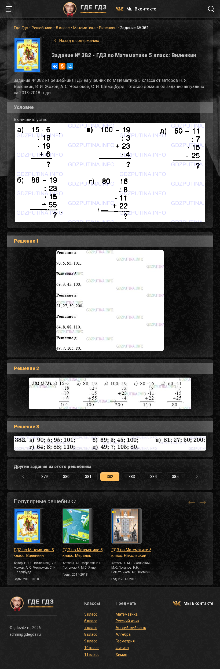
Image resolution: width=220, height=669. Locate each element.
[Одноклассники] (62, 66)
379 (44, 476)
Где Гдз (21, 27)
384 (153, 476)
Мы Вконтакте (141, 9)
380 (66, 476)
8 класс (90, 634)
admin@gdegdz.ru (25, 634)
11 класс (91, 654)
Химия (121, 654)
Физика (122, 648)
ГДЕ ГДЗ (85, 9)
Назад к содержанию (79, 40)
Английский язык (131, 628)
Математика (84, 27)
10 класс (91, 648)
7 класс (90, 628)
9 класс (90, 641)
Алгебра (123, 634)
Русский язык (127, 621)
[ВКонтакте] (55, 66)
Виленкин (107, 27)
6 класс (90, 621)
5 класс (63, 27)
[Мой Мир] (70, 66)
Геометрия (125, 641)
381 (88, 476)
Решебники (42, 27)
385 (175, 476)
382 (110, 476)
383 (132, 476)
